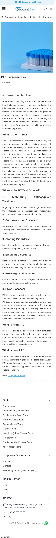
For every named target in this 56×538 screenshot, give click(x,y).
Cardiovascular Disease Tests (17, 442)
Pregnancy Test (10, 437)
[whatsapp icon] (46, 523)
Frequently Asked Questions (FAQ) (20, 470)
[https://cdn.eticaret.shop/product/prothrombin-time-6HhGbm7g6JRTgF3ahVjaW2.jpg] (27, 47)
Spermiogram (9, 406)
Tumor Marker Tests (13, 424)
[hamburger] (25, 9)
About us (7, 461)
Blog (5, 485)
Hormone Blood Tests (13, 419)
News (6, 489)
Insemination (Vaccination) (16, 410)
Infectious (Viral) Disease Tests (18, 433)
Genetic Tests (9, 428)
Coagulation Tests (16, 375)
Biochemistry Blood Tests (15, 415)
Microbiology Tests (12, 446)
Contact (7, 466)
